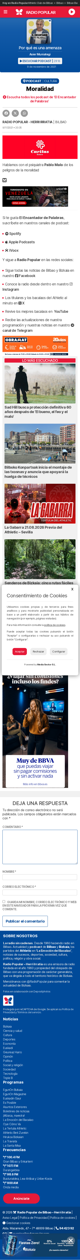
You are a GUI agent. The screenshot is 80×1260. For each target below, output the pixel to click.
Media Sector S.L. (46, 664)
